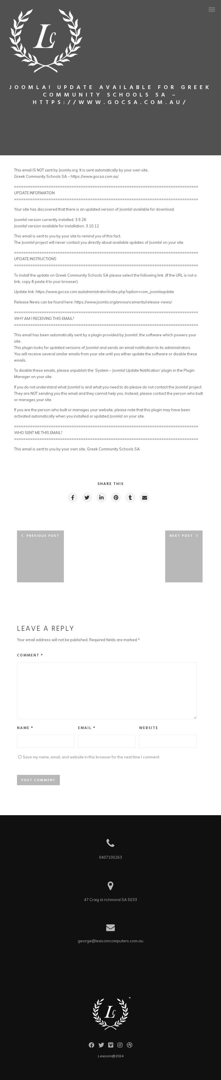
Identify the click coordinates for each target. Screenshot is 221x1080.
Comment (30, 655)
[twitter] (87, 497)
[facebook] (72, 497)
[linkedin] (101, 497)
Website (148, 728)
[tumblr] (130, 497)
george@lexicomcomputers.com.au (110, 940)
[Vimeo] (110, 1046)
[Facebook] (91, 1046)
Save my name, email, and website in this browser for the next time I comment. (91, 757)
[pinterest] (115, 497)
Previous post (43, 536)
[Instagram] (120, 1046)
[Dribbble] (129, 1046)
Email (87, 728)
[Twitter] (101, 1046)
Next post (181, 536)
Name (25, 728)
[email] (144, 497)
